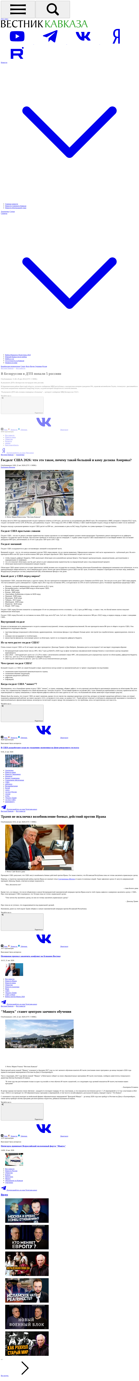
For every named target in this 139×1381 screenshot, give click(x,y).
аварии (7, 443)
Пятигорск (9, 1177)
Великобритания (11, 786)
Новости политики (12, 987)
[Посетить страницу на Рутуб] (17, 60)
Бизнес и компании (12, 778)
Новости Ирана (11, 981)
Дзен (5, 430)
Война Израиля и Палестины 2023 (18, 355)
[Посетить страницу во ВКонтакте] (83, 44)
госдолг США (10, 800)
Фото (28, 366)
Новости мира (10, 437)
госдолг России (11, 792)
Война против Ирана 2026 (15, 997)
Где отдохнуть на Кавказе (14, 361)
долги (7, 790)
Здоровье (38, 366)
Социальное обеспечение (14, 780)
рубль (7, 796)
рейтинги (8, 784)
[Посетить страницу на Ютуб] (17, 44)
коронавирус (10, 802)
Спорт (23, 366)
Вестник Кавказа (7, 368)
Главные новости (11, 204)
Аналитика (5, 211)
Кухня (44, 366)
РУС (3, 19)
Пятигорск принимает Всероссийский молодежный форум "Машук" (33, 1146)
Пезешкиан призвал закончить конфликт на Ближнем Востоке (30, 956)
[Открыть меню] (18, 9)
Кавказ (7, 1175)
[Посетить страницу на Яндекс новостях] (116, 44)
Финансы (8, 776)
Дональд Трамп (11, 798)
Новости (14, 430)
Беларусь (8, 441)
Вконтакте (64, 430)
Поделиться (38, 413)
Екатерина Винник (8, 467)
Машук (8, 1179)
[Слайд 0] (2, 1359)
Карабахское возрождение (10, 366)
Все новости (20, 368)
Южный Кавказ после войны (16, 357)
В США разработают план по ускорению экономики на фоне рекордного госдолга (40, 747)
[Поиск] (53, 9)
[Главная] (44, 27)
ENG (6, 19)
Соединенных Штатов (66, 879)
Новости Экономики (13, 774)
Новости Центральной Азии (15, 208)
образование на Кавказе (14, 1180)
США (7, 782)
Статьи (12, 211)
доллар (7, 794)
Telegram (23, 430)
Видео (32, 366)
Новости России (11, 1171)
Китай (7, 788)
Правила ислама (11, 363)
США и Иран (10, 995)
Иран (7, 989)
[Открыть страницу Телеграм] (50, 44)
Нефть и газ (9, 359)
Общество (9, 439)
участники (9, 1182)
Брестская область (12, 445)
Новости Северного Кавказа (15, 206)
